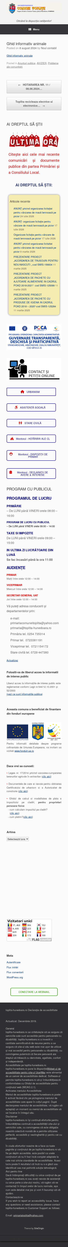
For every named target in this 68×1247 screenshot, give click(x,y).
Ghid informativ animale (19, 55)
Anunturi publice (26, 63)
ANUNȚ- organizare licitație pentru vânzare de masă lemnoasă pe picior (34, 223)
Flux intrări (12, 967)
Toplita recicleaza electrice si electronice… (34, 103)
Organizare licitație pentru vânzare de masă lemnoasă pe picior (34, 236)
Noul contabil (48, 48)
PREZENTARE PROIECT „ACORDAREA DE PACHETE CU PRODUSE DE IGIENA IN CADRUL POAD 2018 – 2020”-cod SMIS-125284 (35, 300)
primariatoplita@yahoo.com (28, 1215)
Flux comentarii (15, 972)
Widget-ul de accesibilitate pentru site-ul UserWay (33, 1070)
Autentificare (13, 962)
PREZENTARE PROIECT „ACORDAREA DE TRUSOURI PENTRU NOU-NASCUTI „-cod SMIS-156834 (36, 260)
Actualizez (12, 660)
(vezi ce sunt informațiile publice (24, 694)
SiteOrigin (39, 1228)
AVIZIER (41, 63)
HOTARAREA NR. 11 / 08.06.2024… (34, 86)
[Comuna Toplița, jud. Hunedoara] (34, 8)
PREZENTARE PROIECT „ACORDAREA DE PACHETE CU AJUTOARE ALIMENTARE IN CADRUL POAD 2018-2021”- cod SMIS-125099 (35, 279)
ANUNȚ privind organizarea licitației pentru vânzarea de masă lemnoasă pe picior (35, 212)
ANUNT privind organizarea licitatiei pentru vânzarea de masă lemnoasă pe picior (35, 247)
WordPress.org (15, 977)
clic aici (46, 776)
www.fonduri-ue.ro (24, 751)
